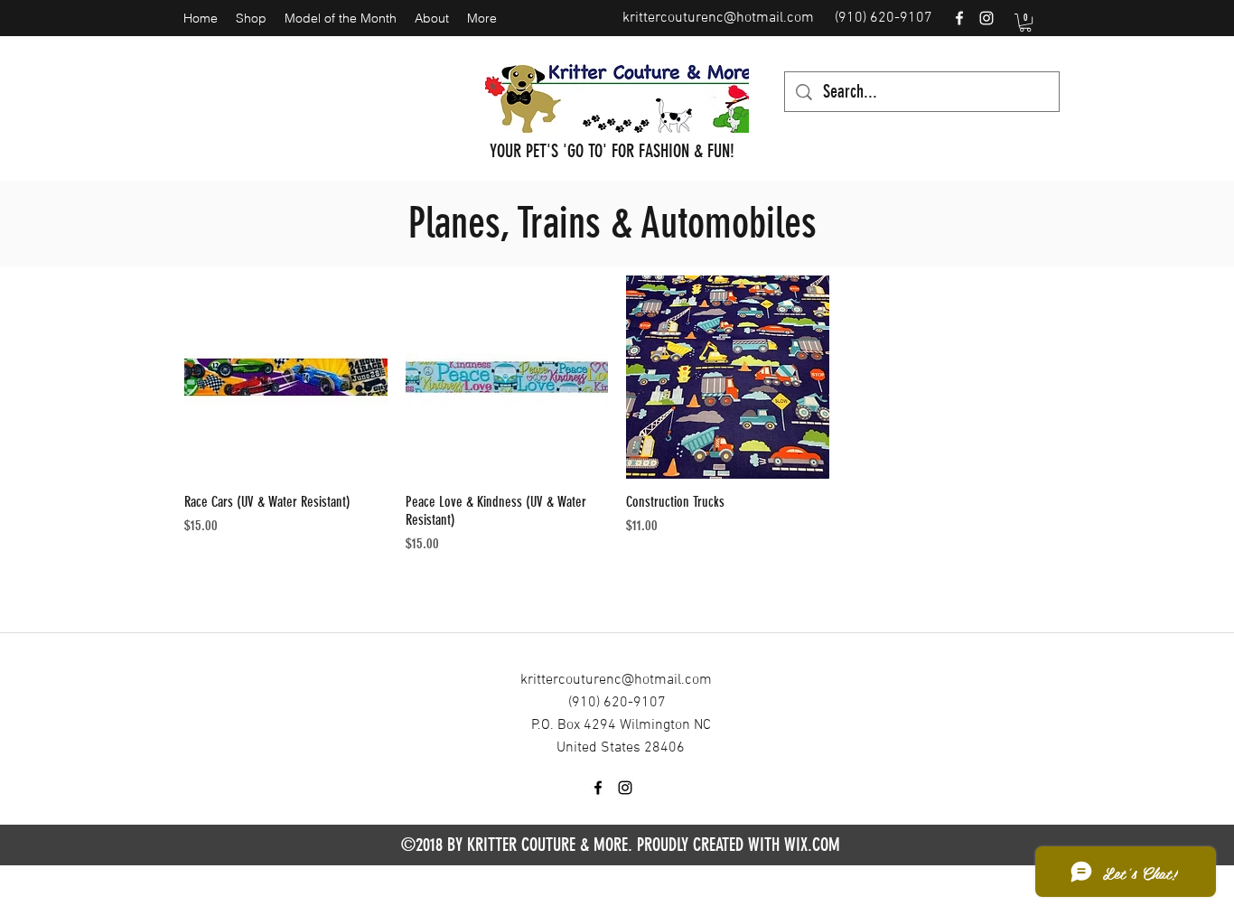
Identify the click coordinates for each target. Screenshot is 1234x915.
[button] (1025, 23)
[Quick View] (286, 377)
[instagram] (986, 18)
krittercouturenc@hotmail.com (718, 18)
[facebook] (959, 18)
